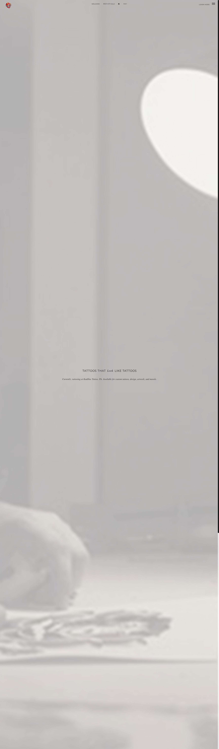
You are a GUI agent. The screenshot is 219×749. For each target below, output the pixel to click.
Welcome (96, 4)
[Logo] (9, 5)
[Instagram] (119, 4)
